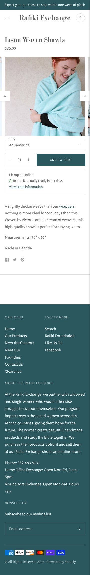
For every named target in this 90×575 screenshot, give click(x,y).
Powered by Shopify (61, 561)
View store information (26, 186)
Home (10, 328)
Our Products (16, 335)
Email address (20, 523)
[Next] (85, 96)
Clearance (13, 371)
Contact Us (14, 364)
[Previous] (5, 96)
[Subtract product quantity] (28, 160)
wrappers (67, 206)
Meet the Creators (19, 342)
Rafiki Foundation (60, 335)
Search (50, 328)
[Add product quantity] (10, 160)
